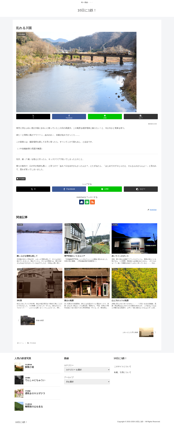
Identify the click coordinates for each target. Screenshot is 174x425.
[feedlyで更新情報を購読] (87, 202)
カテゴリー (69, 365)
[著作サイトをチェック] (81, 202)
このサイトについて (122, 367)
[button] (141, 116)
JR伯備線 (22, 179)
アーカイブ (69, 377)
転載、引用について (122, 372)
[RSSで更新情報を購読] (92, 202)
